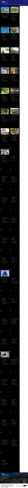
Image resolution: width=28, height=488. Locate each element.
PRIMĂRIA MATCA (5, 2)
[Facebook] (25, 474)
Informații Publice (24, 478)
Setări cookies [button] (17, 485)
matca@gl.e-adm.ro (4, 479)
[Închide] (27, 484)
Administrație (25, 476)
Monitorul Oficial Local (24, 482)
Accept (25, 485)
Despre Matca (25, 475)
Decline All (21, 485)
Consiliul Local (24, 477)
